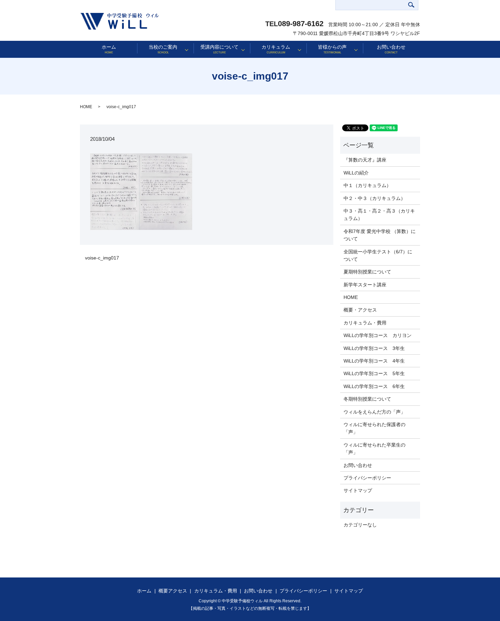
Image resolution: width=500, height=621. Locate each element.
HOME (86, 106)
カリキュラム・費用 (365, 322)
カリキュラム (276, 49)
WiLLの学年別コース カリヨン (378, 335)
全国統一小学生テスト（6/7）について (378, 255)
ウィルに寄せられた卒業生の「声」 (374, 448)
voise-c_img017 (102, 258)
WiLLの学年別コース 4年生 (374, 361)
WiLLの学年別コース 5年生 (374, 373)
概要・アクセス (360, 310)
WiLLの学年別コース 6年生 (374, 386)
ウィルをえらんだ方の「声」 (374, 412)
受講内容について (219, 49)
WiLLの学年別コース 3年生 (374, 348)
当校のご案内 (163, 49)
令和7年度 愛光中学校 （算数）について (380, 235)
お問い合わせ (391, 49)
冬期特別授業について (367, 399)
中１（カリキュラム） (367, 185)
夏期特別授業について (367, 271)
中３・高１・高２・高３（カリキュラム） (379, 214)
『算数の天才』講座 (365, 160)
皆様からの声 (332, 49)
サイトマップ (358, 490)
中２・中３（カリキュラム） (374, 198)
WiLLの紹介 (356, 172)
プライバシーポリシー (367, 478)
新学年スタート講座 (365, 284)
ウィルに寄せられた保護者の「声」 (374, 428)
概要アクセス (173, 590)
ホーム (109, 49)
